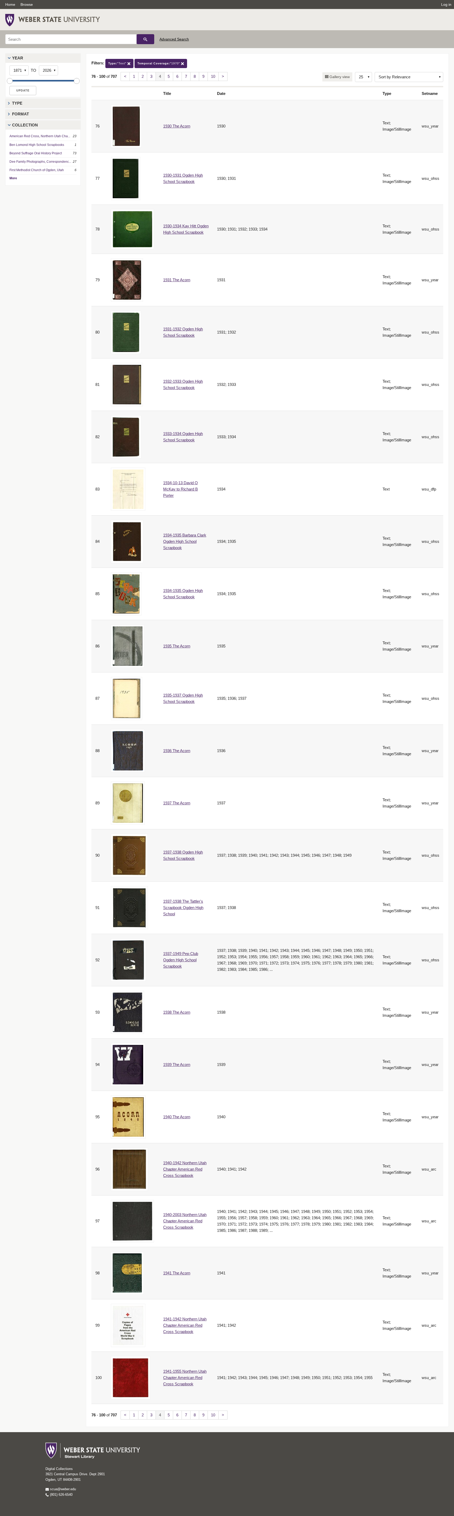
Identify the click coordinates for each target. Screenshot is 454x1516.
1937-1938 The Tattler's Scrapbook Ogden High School (183, 907)
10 (213, 76)
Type (17, 103)
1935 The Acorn (176, 646)
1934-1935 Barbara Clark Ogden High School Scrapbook (184, 541)
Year (17, 58)
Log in (446, 4)
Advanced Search (174, 39)
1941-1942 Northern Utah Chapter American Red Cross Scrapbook (185, 1325)
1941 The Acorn (176, 1273)
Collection (25, 125)
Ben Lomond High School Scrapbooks (36, 145)
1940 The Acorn (176, 1117)
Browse (26, 4)
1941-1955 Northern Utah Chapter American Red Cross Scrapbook (185, 1377)
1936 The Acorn (176, 750)
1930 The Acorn (176, 126)
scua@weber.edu (62, 1489)
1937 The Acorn (176, 803)
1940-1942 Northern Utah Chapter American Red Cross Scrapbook (185, 1169)
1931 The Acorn (176, 280)
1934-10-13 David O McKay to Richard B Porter (180, 489)
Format (20, 114)
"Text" (117, 63)
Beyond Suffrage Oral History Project (35, 153)
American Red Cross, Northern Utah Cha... (39, 136)
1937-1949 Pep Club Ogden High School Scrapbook (180, 959)
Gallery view (339, 77)
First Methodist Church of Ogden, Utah (36, 170)
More (13, 178)
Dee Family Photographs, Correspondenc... (40, 162)
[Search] (145, 39)
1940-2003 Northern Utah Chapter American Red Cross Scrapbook (185, 1220)
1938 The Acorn (176, 1012)
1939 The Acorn (176, 1064)
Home (10, 4)
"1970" (159, 63)
